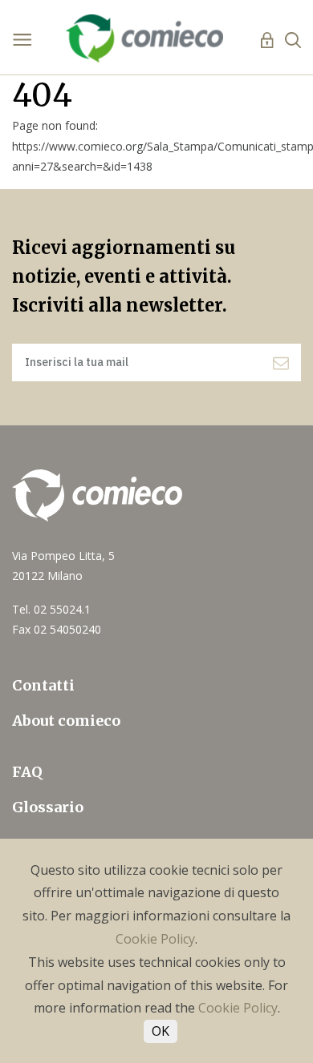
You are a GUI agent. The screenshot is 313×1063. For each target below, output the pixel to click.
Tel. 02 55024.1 (51, 609)
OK (160, 1031)
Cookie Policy (155, 939)
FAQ (27, 772)
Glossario (47, 807)
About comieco (66, 720)
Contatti (43, 685)
